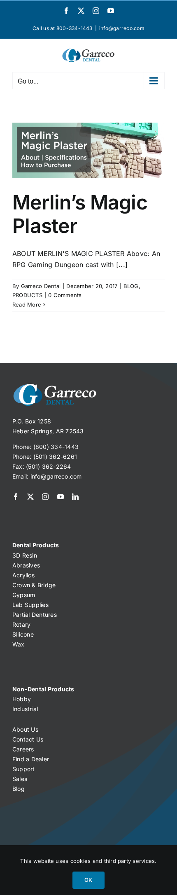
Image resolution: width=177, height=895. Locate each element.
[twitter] (30, 496)
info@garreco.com (121, 28)
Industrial (25, 708)
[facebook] (15, 496)
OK (88, 879)
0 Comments (65, 295)
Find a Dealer (30, 759)
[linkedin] (75, 496)
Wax (18, 644)
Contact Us (27, 739)
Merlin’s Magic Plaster (79, 214)
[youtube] (60, 496)
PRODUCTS (27, 295)
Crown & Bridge (34, 584)
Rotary (21, 624)
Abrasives (26, 565)
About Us (25, 729)
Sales (19, 778)
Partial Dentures (34, 614)
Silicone (23, 634)
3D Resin (24, 555)
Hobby (21, 698)
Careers (23, 749)
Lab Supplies (30, 604)
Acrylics (23, 575)
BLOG (131, 286)
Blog (18, 788)
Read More (26, 304)
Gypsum (23, 594)
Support (23, 768)
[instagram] (45, 496)
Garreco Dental (41, 286)
